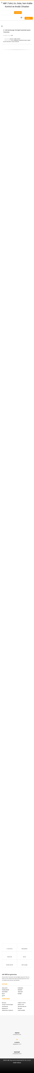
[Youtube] (29, 12)
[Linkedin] (27, 12)
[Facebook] (24, 12)
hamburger (16, 40)
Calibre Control (16, 39)
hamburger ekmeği (23, 40)
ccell (12, 40)
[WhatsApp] (31, 12)
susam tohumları (15, 41)
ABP (12, 35)
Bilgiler (11, 39)
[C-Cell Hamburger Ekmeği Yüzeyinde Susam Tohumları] (3, 26)
